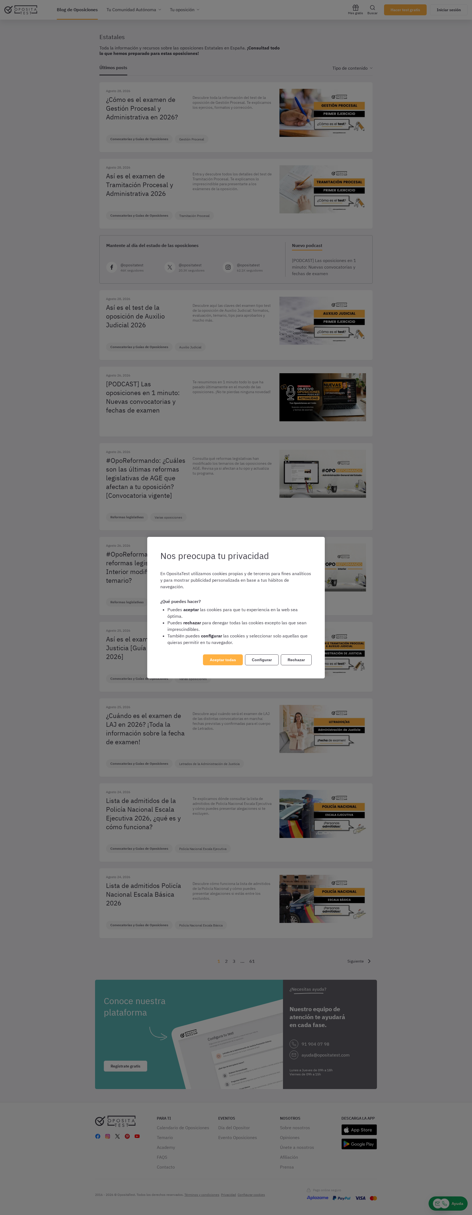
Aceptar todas (223, 660)
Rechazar (296, 660)
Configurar (262, 660)
